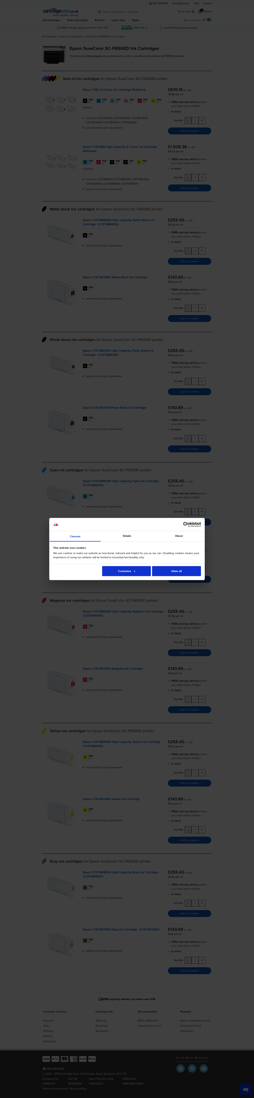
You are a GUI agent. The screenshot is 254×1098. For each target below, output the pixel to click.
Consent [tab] (75, 536)
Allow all (176, 570)
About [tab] (179, 535)
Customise (124, 570)
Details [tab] (127, 535)
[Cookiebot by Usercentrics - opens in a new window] (186, 524)
